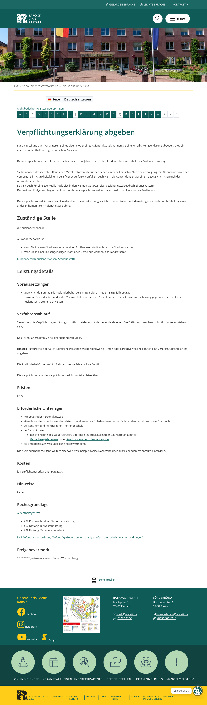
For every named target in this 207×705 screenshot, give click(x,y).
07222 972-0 (125, 618)
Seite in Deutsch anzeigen (71, 99)
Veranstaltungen (57, 679)
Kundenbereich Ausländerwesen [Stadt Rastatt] (46, 259)
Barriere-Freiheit (116, 697)
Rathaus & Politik (24, 86)
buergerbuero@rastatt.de (172, 614)
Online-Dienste (26, 679)
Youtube (32, 639)
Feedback (91, 696)
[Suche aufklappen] (158, 18)
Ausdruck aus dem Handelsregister (87, 439)
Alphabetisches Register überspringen (40, 108)
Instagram (31, 626)
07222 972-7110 (166, 618)
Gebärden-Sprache (122, 4)
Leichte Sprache (154, 4)
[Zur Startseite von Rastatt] (29, 18)
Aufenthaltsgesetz (28, 513)
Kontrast (179, 4)
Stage (52, 640)
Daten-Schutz (73, 697)
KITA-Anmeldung (149, 679)
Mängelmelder (178, 679)
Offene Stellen (118, 679)
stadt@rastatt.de (126, 614)
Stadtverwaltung (48, 86)
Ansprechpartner (88, 679)
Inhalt (104, 696)
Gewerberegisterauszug (44, 439)
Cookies (136, 696)
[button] (177, 18)
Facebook (31, 614)
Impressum (60, 696)
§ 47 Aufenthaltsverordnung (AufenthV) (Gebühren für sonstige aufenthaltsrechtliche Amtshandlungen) (80, 537)
